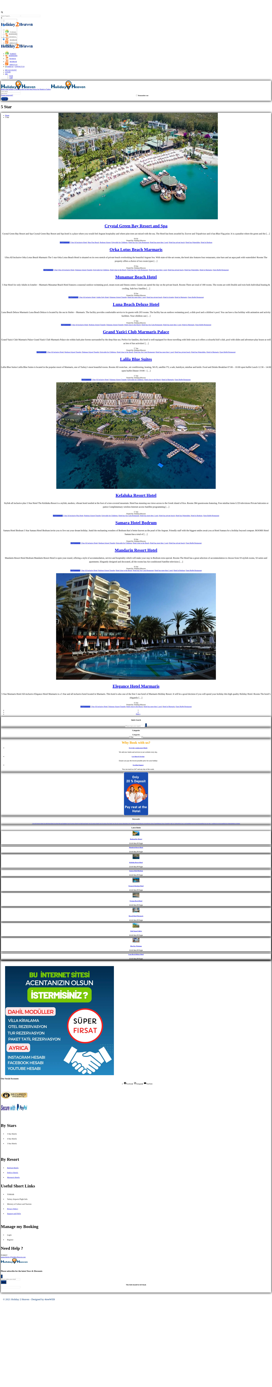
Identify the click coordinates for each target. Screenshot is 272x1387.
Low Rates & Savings (138, 756)
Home (7, 115)
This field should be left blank (136, 1285)
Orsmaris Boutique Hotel (136, 886)
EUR (11, 76)
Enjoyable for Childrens (119, 242)
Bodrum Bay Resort (136, 839)
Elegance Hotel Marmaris (136, 686)
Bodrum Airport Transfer (97, 325)
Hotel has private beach (177, 242)
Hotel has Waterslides (193, 242)
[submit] (2, 1276)
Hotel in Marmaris (206, 270)
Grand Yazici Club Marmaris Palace (136, 331)
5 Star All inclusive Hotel (78, 242)
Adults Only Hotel (102, 297)
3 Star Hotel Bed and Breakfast (60, 823)
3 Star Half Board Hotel (48, 823)
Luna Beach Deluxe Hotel (136, 304)
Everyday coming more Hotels (138, 748)
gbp (6, 74)
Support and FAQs (14, 1214)
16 (134, 539)
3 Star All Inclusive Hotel (37, 823)
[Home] (17, 48)
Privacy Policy (12, 1209)
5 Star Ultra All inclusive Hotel (64, 270)
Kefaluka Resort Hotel (136, 495)
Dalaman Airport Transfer (83, 270)
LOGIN (8, 72)
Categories (136, 735)
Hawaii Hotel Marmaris (136, 916)
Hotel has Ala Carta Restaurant (138, 242)
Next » (138, 714)
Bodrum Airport (105, 242)
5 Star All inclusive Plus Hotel (73, 516)
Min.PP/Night (136, 843)
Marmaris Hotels (13, 1177)
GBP (11, 78)
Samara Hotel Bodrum (136, 522)
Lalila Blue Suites (136, 359)
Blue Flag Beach (93, 242)
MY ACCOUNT (11, 70)
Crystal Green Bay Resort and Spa (136, 225)
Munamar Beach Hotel (136, 277)
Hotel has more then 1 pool (159, 242)
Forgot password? (7, 95)
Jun (137, 266)
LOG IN (4, 99)
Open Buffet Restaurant (221, 270)
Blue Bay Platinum (136, 946)
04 (135, 239)
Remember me (143, 95)
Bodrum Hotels (12, 1168)
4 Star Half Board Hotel (82, 823)
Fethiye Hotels (12, 1173)
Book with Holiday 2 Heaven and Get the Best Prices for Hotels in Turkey (26, 89)
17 (134, 321)
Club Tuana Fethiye (136, 931)
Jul (137, 239)
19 (134, 266)
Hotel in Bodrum (206, 242)
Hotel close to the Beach (118, 270)
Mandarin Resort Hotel (136, 550)
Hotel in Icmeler (168, 297)
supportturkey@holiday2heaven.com (13, 1257)
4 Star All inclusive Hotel (72, 823)
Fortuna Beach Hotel (136, 901)
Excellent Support (138, 765)
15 (134, 703)
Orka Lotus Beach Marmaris (136, 249)
